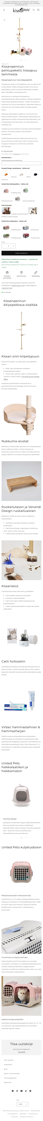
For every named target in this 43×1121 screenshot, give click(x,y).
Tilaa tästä (21, 1052)
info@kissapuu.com (17, 285)
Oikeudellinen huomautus (26, 1116)
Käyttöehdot (23, 1113)
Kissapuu (8, 1110)
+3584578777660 (7, 288)
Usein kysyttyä (8, 1060)
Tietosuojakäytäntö (10, 1078)
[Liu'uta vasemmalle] (17, 60)
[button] (4, 10)
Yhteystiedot (8, 1064)
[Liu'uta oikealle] (26, 60)
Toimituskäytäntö (33, 1113)
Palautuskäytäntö (35, 1110)
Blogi (5, 1069)
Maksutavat (7, 1082)
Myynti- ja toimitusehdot (12, 1073)
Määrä (3, 242)
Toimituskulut (16, 154)
